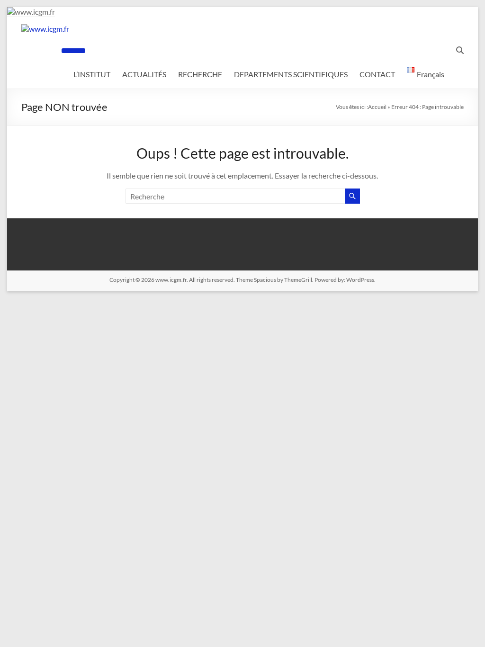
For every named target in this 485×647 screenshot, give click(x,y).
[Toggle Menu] (73, 50)
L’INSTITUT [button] (91, 74)
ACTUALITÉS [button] (144, 74)
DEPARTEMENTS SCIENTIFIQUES (291, 74)
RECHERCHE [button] (200, 74)
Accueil (377, 106)
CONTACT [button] (377, 74)
